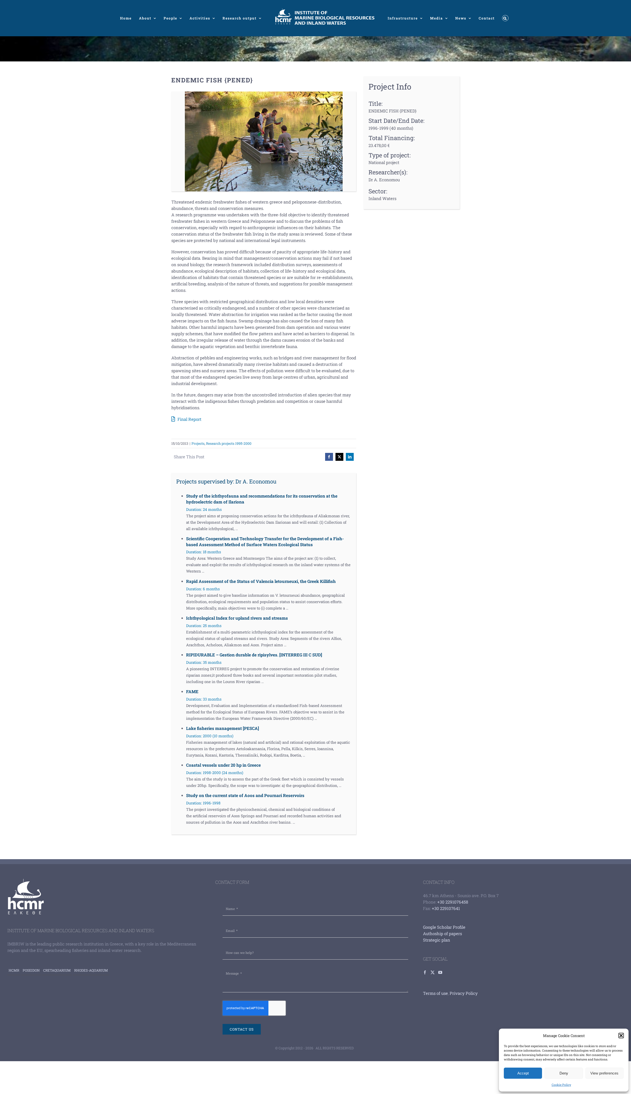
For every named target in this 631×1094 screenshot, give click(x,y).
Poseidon (31, 970)
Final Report (189, 419)
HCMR (14, 970)
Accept (523, 1073)
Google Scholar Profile (444, 927)
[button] (621, 1035)
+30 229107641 (446, 908)
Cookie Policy (561, 1085)
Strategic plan (436, 940)
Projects (198, 443)
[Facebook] (425, 972)
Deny (564, 1073)
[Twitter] (433, 972)
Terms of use (435, 993)
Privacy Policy (464, 993)
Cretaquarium (57, 970)
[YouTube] (440, 972)
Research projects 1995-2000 (228, 443)
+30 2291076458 (452, 902)
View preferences (604, 1073)
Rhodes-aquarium (91, 970)
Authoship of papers (442, 933)
